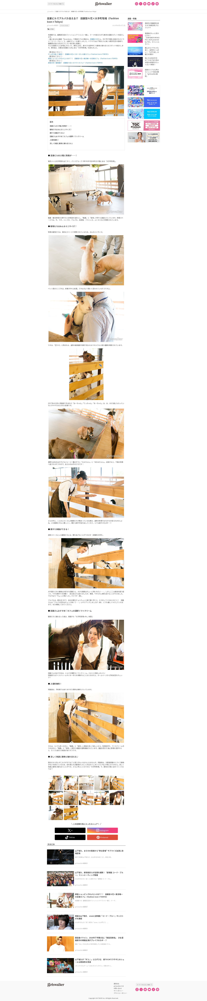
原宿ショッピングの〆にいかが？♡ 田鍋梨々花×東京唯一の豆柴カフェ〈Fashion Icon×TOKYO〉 (83, 58)
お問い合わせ (118, 988)
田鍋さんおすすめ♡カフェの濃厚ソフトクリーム (67, 136)
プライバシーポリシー (120, 993)
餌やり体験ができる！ (57, 133)
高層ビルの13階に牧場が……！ (61, 126)
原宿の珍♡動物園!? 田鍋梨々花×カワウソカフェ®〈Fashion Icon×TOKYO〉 (76, 63)
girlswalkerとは (119, 986)
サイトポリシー (118, 990)
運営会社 (116, 983)
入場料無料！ (54, 140)
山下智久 (51, 29)
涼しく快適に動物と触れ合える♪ (61, 143)
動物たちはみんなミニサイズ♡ (61, 129)
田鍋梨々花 (94, 39)
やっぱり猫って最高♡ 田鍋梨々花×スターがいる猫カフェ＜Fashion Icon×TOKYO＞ (78, 54)
